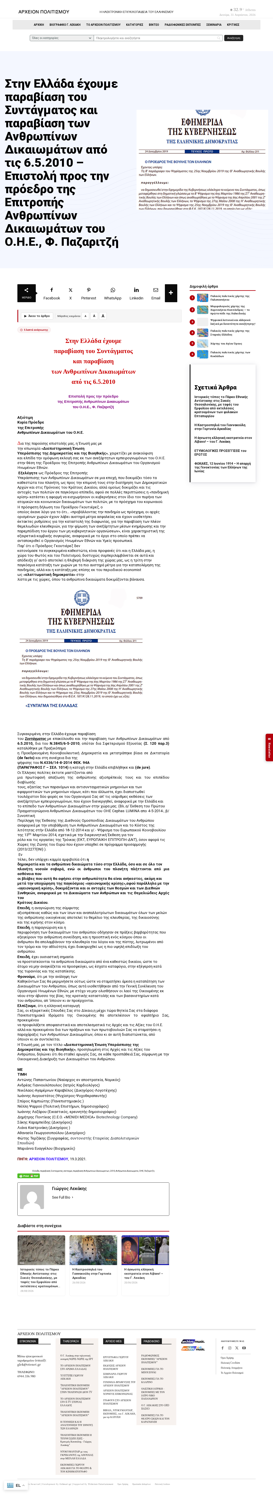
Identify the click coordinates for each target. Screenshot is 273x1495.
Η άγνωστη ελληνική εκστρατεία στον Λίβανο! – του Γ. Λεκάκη (223, 440)
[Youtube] (244, 1348)
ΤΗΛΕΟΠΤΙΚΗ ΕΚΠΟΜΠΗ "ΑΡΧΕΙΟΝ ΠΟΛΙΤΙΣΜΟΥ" (74, 1413)
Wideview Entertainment (101, 1483)
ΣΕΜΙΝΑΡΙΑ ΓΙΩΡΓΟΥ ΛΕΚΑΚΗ (115, 1375)
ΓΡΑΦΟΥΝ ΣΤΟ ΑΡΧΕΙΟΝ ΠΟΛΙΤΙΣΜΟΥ (117, 1401)
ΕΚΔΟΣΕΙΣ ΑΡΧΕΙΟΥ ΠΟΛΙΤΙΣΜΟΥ (114, 1367)
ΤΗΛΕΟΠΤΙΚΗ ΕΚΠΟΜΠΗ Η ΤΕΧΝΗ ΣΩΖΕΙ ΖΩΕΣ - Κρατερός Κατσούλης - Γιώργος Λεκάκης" (76, 1439)
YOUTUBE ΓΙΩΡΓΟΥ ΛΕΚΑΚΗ (72, 1377)
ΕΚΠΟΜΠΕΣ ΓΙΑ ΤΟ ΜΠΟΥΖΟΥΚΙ (152, 1370)
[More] (171, 293)
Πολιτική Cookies (230, 1362)
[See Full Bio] (72, 1197)
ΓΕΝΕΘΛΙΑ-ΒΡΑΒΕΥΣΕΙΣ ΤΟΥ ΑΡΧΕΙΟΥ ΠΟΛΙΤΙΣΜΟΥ (119, 1383)
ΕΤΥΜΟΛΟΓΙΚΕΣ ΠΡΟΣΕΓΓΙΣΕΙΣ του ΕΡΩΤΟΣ (220, 452)
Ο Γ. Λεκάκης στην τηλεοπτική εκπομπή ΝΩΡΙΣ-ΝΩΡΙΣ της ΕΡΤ (76, 1357)
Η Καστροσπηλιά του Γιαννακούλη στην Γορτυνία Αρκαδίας (219, 427)
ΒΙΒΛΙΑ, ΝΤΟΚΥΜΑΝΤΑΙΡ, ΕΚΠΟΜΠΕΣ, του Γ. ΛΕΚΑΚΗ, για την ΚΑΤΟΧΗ (119, 1413)
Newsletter (269, 747)
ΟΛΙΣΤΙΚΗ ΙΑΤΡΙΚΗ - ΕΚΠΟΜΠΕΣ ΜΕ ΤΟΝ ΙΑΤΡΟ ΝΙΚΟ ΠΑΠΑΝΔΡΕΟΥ (153, 1393)
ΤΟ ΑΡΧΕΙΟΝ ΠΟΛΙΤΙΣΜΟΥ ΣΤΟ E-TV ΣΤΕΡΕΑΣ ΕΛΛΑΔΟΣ (75, 1402)
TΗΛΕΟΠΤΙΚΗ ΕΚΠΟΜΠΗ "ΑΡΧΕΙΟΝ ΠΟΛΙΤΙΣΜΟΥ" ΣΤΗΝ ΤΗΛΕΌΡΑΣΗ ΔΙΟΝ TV (76, 1388)
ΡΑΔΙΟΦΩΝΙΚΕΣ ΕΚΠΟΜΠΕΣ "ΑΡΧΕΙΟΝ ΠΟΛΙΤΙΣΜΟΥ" (154, 1359)
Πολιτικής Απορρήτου (231, 1367)
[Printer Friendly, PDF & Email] (28, 1177)
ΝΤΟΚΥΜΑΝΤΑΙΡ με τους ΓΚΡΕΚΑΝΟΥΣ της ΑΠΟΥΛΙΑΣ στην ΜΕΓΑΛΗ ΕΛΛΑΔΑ (76, 1455)
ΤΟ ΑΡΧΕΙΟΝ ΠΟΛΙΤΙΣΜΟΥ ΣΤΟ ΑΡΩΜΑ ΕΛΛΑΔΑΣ (75, 1367)
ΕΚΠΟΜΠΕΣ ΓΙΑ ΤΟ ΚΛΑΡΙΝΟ (152, 1380)
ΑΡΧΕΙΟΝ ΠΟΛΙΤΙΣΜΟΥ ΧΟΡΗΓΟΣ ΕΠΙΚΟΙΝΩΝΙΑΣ (118, 1392)
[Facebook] (222, 1348)
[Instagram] (229, 1348)
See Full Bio (61, 1197)
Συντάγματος (36, 739)
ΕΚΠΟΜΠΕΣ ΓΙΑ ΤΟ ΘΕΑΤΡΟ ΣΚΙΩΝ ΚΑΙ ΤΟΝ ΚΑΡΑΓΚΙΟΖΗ (155, 1418)
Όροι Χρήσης (227, 1357)
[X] (236, 1348)
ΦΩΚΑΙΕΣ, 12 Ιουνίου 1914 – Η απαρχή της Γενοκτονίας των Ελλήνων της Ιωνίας (222, 467)
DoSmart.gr (65, 1483)
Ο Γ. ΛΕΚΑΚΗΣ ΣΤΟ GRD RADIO (155, 1406)
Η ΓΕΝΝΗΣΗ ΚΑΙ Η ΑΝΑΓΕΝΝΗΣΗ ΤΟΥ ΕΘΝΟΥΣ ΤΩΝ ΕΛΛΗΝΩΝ (76, 1425)
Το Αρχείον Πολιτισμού (232, 1372)
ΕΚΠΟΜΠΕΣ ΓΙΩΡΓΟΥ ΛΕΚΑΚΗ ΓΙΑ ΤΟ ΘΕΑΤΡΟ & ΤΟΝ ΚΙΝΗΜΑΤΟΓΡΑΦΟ (76, 1468)
